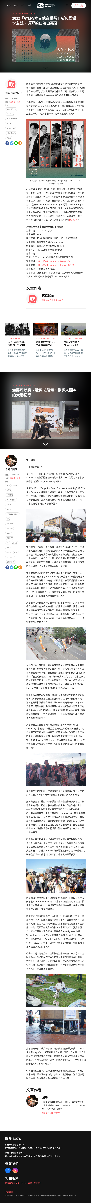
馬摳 (8, 519)
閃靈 (15, 552)
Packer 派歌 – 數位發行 (31, 1183)
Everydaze (10, 557)
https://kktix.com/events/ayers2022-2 (55, 265)
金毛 (8, 485)
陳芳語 (9, 509)
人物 (9, 5)
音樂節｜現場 (29, 13)
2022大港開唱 (11, 500)
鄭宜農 (9, 547)
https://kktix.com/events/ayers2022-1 (55, 261)
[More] (20, 143)
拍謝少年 (10, 538)
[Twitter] (12, 143)
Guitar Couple (11, 133)
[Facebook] (7, 143)
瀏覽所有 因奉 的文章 (51, 1113)
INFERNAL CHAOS (12, 514)
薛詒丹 (14, 543)
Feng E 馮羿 (11, 128)
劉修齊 (9, 552)
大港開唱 (10, 495)
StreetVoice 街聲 (12, 1183)
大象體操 (10, 528)
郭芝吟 (9, 123)
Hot (8, 543)
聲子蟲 (15, 485)
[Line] (16, 143)
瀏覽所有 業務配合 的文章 (53, 300)
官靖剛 (9, 504)
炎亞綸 (9, 490)
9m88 (9, 533)
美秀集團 (10, 524)
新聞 (22, 5)
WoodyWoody (11, 109)
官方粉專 (73, 220)
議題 (16, 5)
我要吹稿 (78, 5)
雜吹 (29, 5)
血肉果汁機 (10, 562)
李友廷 (9, 138)
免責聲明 (9, 1192)
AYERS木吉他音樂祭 (13, 119)
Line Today (10, 114)
